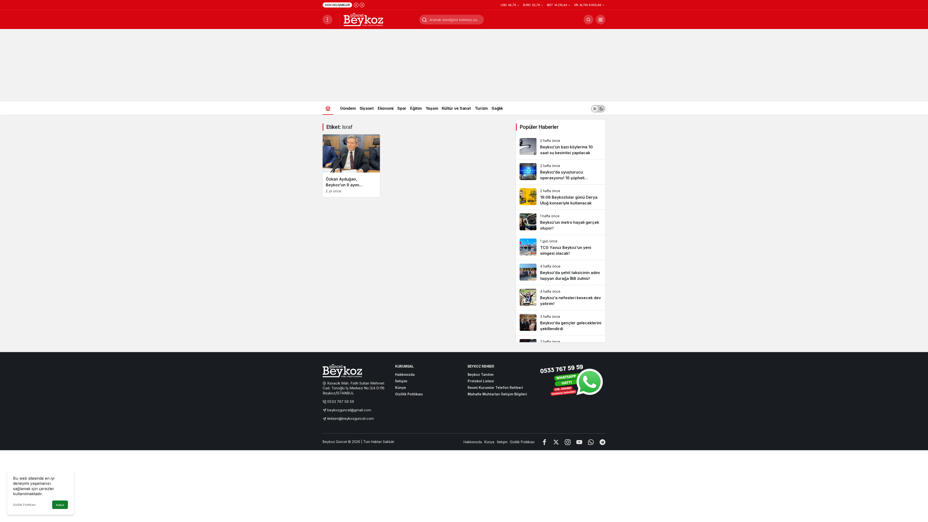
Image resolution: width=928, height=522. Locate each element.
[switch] (598, 108)
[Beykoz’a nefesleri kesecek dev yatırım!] (560, 297)
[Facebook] (544, 441)
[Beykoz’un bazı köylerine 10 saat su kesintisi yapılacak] (560, 146)
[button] (600, 19)
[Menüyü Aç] (327, 19)
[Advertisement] (464, 65)
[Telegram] (602, 441)
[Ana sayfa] (328, 108)
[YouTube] (579, 441)
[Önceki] (356, 5)
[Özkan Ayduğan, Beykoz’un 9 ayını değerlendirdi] (351, 165)
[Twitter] (556, 441)
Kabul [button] (60, 505)
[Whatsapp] (591, 441)
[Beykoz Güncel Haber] (363, 19)
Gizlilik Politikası (24, 505)
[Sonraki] (362, 5)
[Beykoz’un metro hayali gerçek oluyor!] (560, 222)
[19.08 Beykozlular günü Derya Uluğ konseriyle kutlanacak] (560, 197)
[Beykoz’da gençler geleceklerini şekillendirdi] (560, 322)
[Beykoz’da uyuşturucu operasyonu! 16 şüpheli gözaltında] (560, 172)
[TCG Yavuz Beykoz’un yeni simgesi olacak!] (560, 247)
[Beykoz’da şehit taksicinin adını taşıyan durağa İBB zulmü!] (560, 272)
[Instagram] (568, 441)
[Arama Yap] (588, 19)
